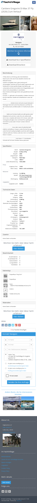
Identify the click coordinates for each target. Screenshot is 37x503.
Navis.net (19, 500)
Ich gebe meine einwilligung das (17, 370)
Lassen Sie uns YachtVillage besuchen (12, 459)
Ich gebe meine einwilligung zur (18, 365)
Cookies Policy (5, 468)
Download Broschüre (17, 65)
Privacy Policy (5, 471)
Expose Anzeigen (6, 462)
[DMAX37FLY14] (25, 23)
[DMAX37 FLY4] (10, 23)
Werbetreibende (6, 456)
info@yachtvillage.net (9, 432)
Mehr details (6, 482)
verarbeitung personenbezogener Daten (18, 366)
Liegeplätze (4, 465)
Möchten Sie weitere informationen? (19, 51)
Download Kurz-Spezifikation (19, 60)
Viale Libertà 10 (7, 427)
